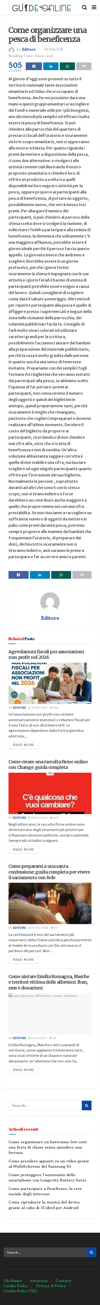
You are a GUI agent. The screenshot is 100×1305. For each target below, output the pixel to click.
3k (54, 1038)
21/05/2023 (39, 1038)
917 (55, 927)
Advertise (39, 1281)
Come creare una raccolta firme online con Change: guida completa (48, 764)
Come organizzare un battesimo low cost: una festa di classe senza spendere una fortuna (47, 1147)
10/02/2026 (39, 817)
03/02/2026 (39, 927)
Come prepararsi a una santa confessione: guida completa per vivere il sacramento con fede (49, 871)
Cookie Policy (16, 1286)
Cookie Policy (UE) (20, 1291)
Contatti (63, 1281)
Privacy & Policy (51, 1286)
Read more (23, 745)
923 (55, 817)
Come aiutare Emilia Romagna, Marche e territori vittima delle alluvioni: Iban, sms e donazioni (48, 982)
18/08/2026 (39, 707)
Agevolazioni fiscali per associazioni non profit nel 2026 (46, 654)
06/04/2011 (53, 49)
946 (55, 707)
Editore (28, 49)
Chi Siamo (13, 1281)
